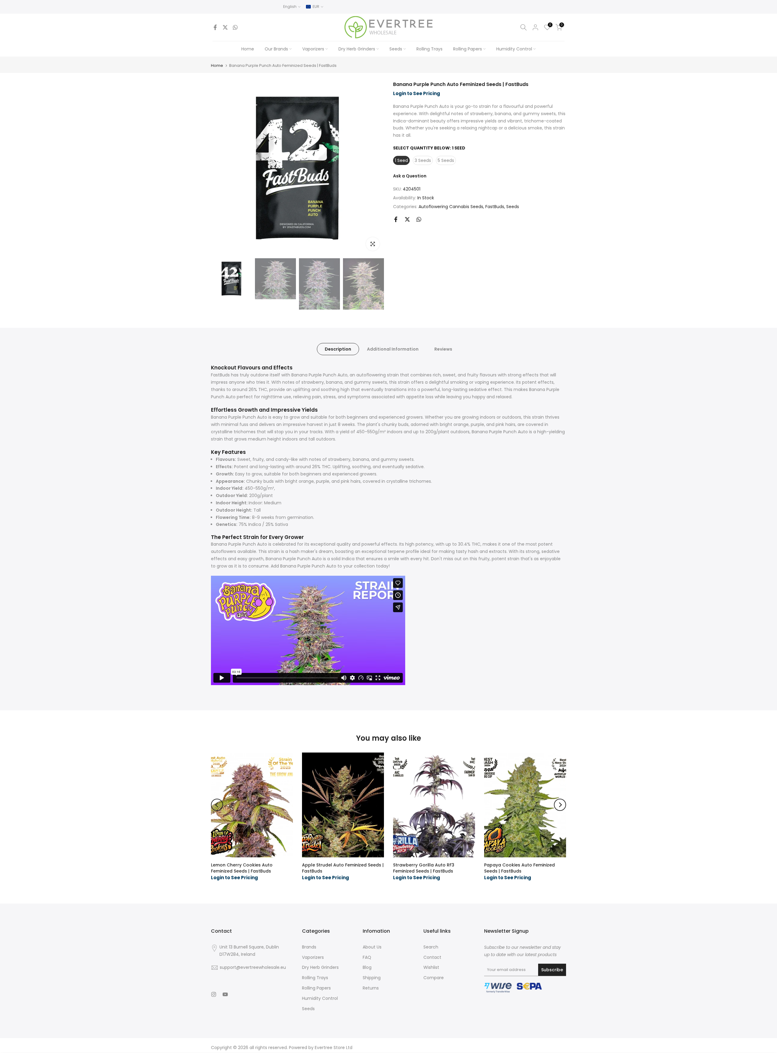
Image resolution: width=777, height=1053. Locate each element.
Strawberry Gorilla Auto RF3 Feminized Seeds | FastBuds (423, 868)
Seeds (395, 49)
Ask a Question (409, 176)
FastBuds (494, 207)
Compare (433, 978)
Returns (371, 988)
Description (338, 349)
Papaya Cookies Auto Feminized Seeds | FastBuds (519, 868)
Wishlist (431, 967)
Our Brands (276, 49)
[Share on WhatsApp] (235, 27)
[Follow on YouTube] (225, 994)
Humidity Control (514, 49)
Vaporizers (313, 49)
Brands (309, 947)
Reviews (443, 349)
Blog (367, 967)
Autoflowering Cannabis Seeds (451, 207)
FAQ (367, 957)
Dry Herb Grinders (356, 49)
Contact (432, 957)
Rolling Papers (467, 49)
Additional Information (393, 349)
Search (430, 947)
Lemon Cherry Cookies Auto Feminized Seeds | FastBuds (242, 868)
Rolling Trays (429, 49)
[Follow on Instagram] (213, 994)
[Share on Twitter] (225, 27)
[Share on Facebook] (215, 27)
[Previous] (217, 805)
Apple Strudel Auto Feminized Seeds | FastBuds (343, 868)
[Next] (560, 805)
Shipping (372, 978)
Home (247, 49)
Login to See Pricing (416, 93)
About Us (372, 947)
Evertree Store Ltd (333, 1047)
